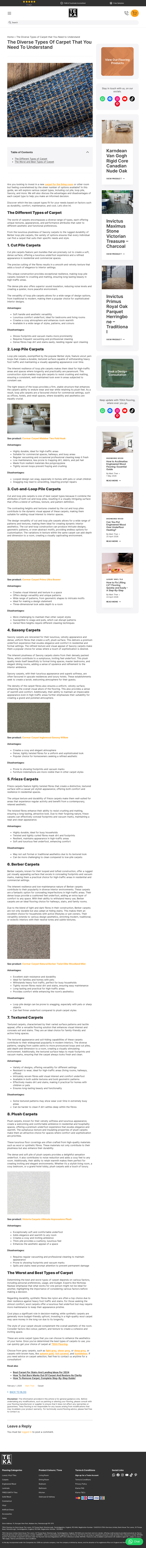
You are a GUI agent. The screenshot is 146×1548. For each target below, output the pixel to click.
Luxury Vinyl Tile (114, 579)
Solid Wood (6, 1497)
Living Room (44, 1475)
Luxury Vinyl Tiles (9, 1475)
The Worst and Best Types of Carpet (34, 161)
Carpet (41, 1386)
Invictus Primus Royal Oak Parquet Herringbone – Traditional (117, 314)
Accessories (7, 1514)
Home (10, 36)
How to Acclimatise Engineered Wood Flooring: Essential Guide (116, 465)
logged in (27, 1431)
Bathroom (42, 1488)
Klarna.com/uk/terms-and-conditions (23, 1538)
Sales (4, 1518)
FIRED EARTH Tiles (9, 1492)
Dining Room (44, 1480)
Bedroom (42, 1484)
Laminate (6, 1488)
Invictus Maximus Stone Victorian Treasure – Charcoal (117, 233)
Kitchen (42, 1492)
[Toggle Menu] (9, 13)
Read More (113, 481)
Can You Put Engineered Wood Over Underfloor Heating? (116, 526)
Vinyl (4, 1505)
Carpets (5, 1480)
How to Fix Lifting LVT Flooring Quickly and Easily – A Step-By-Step (117, 586)
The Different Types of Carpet (31, 158)
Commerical (7, 1501)
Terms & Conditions (83, 1480)
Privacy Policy (81, 1484)
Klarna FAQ (79, 1488)
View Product (114, 179)
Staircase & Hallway (47, 1497)
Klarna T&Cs (80, 1492)
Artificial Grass (8, 1510)
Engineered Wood (114, 458)
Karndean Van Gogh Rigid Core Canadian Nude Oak (117, 161)
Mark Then (29, 1386)
